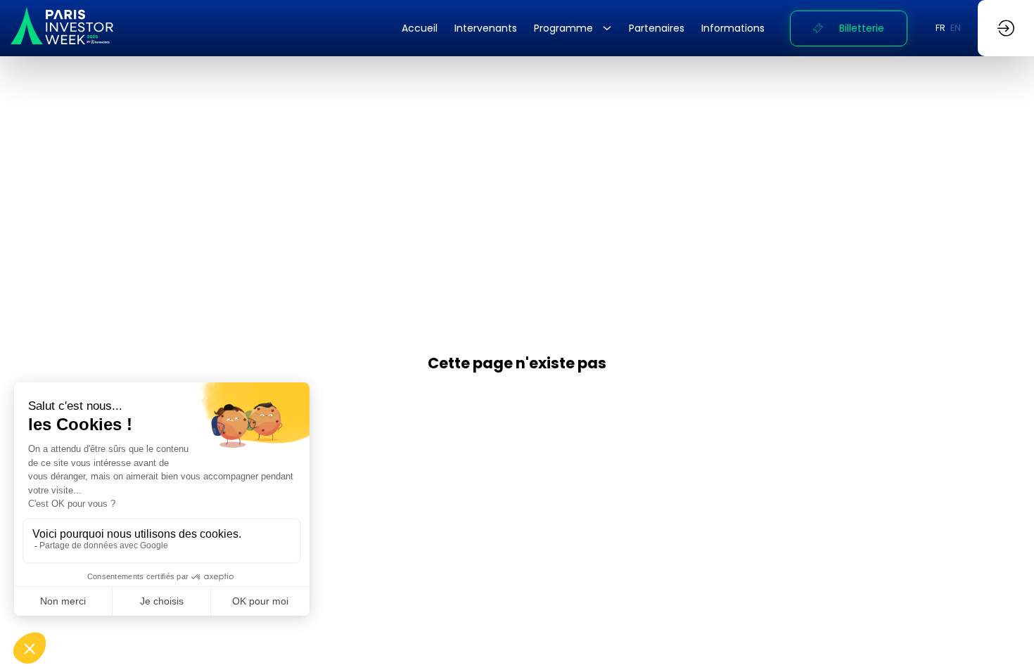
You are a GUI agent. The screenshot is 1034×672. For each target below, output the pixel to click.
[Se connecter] (1006, 28)
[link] (420, 28)
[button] (848, 28)
